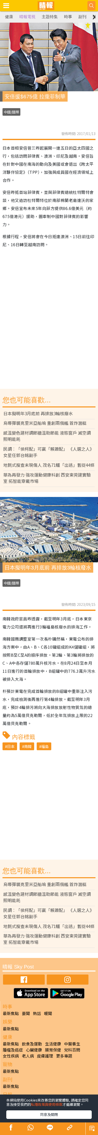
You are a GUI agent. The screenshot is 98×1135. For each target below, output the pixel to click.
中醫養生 (72, 1044)
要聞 (26, 1013)
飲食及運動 (32, 1044)
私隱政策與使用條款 (47, 1104)
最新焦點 (11, 1013)
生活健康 (53, 1044)
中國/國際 (11, 111)
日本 (11, 746)
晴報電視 (27, 17)
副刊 (82, 17)
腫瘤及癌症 (13, 1050)
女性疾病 (11, 1056)
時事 (68, 17)
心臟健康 (34, 1050)
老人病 (28, 1056)
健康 (9, 17)
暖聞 (48, 1013)
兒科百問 (72, 1050)
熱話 (37, 1013)
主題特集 (50, 17)
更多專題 (64, 1056)
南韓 (28, 746)
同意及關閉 (49, 1114)
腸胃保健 (53, 1050)
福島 (45, 746)
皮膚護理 (45, 1056)
